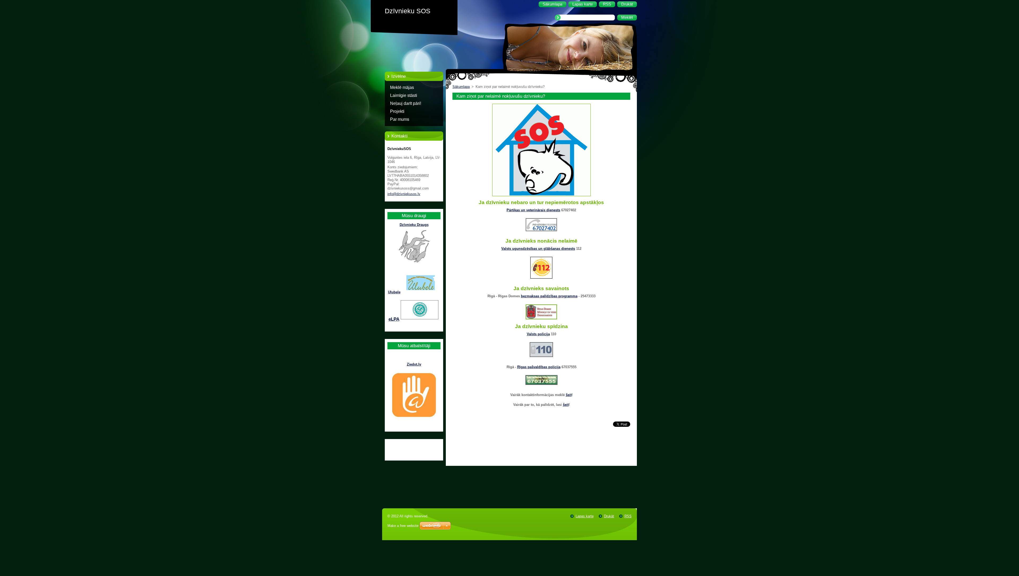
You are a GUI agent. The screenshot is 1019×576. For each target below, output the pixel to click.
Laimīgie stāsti (403, 95)
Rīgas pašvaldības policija (538, 367)
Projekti (397, 111)
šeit (569, 395)
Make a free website (402, 526)
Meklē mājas (402, 87)
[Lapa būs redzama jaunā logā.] (541, 196)
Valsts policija (538, 334)
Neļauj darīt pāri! (405, 103)
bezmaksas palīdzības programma (549, 296)
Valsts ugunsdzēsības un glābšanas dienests (538, 249)
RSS (628, 516)
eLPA (393, 319)
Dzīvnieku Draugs (414, 225)
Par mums (399, 119)
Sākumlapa (461, 87)
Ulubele (394, 292)
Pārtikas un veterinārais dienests (533, 210)
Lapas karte (585, 516)
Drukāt (609, 516)
